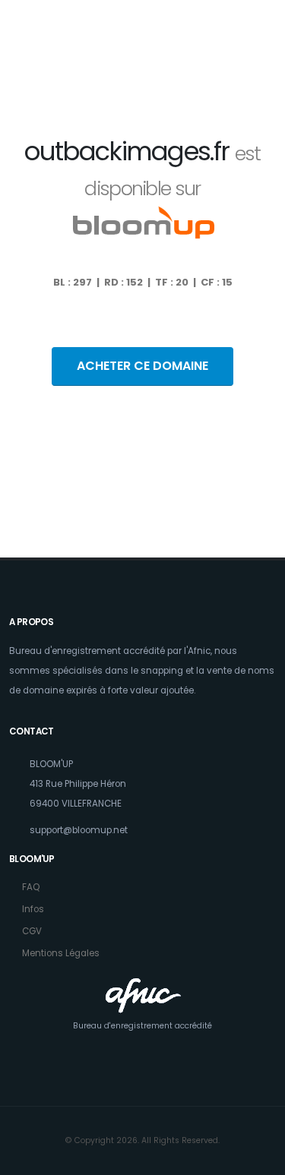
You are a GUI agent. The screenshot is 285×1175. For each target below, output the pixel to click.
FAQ (31, 887)
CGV (32, 931)
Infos (33, 909)
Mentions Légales (61, 953)
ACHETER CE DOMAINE (142, 365)
